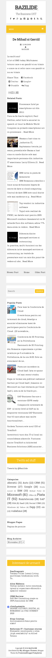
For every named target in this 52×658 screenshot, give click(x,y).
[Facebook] (10, 18)
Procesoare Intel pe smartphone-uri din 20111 (29, 108)
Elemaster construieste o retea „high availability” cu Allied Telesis (24, 633)
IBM (19, 490)
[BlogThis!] (12, 92)
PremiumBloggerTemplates (30, 653)
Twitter (14, 81)
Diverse (11, 486)
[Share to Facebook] (17, 92)
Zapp (32, 507)
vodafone (16, 511)
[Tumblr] (34, 18)
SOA (14, 503)
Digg (26, 85)
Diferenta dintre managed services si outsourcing (29, 237)
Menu (11, 29)
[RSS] (37, 18)
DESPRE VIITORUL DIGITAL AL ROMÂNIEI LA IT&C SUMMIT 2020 (25, 611)
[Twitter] (13, 18)
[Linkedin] (20, 18)
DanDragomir (17, 571)
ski (43, 507)
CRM (37, 482)
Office (31, 495)
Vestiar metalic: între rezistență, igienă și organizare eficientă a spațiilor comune (26, 588)
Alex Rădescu (17, 583)
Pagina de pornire (16, 526)
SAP (42, 499)
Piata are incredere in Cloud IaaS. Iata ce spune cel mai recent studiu (30, 370)
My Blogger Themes (28, 650)
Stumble (14, 85)
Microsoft (14, 494)
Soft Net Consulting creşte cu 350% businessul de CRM (24, 599)
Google (28, 486)
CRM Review (17, 596)
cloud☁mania (17, 606)
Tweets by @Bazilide (17, 468)
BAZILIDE (26, 7)
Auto (25, 482)
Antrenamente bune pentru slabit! (23, 622)
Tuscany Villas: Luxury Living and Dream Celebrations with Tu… (24, 576)
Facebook (28, 77)
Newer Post (12, 272)
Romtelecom (26, 499)
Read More (28, 132)
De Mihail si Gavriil (26, 39)
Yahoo (22, 507)
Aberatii (12, 482)
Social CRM (35, 503)
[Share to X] (14, 92)
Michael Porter (35, 491)
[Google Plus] (17, 18)
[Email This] (9, 92)
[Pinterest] (31, 18)
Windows (11, 507)
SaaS (22, 503)
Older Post (40, 272)
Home (26, 272)
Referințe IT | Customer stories (26, 629)
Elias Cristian (17, 618)
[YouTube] (27, 18)
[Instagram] (24, 18)
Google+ (27, 81)
